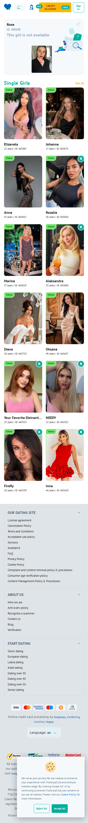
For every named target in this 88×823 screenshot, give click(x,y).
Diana (8, 349)
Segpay (50, 721)
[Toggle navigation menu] (20, 7)
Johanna (52, 144)
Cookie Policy (68, 794)
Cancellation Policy (19, 526)
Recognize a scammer (21, 613)
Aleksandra (54, 281)
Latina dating (15, 662)
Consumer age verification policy (28, 576)
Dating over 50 (17, 684)
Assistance (14, 548)
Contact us (14, 619)
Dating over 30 (17, 673)
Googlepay (60, 717)
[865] (32, 7)
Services (13, 542)
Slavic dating (15, 651)
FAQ (10, 553)
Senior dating (16, 690)
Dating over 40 (17, 679)
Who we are (15, 602)
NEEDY (51, 417)
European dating (18, 656)
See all (79, 83)
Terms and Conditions (21, 531)
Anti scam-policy (18, 608)
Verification (14, 630)
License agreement (19, 520)
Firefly (9, 486)
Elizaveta (11, 144)
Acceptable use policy (21, 537)
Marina (9, 281)
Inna (49, 486)
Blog (11, 624)
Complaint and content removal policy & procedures (40, 570)
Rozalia (51, 212)
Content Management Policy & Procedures (34, 581)
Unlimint (39, 721)
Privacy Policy (16, 559)
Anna (8, 212)
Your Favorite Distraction (23, 417)
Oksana (51, 349)
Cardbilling (73, 717)
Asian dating (15, 668)
